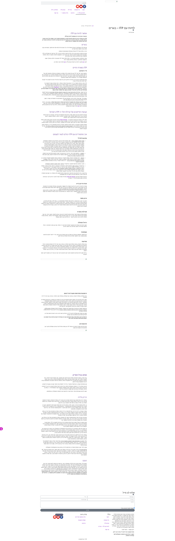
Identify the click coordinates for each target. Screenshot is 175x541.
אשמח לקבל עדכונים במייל (127, 508)
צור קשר (56, 13)
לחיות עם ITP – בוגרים (103, 526)
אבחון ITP (63, 9)
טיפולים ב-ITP (54, 9)
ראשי (83, 9)
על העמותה (77, 9)
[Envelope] (77, 6)
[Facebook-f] (84, 6)
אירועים (72, 13)
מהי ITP (70, 9)
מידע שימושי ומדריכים (80, 517)
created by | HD (83, 539)
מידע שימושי (65, 13)
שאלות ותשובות (81, 520)
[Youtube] (81, 6)
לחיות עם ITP (81, 13)
